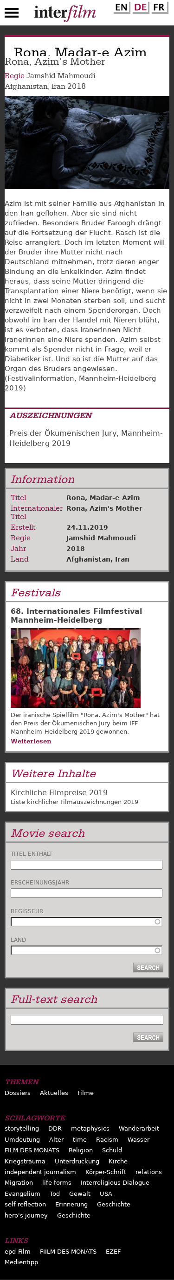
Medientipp (21, 1262)
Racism (107, 1139)
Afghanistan (26, 86)
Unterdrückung (77, 1161)
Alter (56, 1139)
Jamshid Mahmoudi (60, 76)
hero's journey (26, 1215)
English (120, 6)
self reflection (25, 1204)
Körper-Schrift (105, 1172)
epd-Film (18, 1251)
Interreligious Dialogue (115, 1182)
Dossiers (18, 1092)
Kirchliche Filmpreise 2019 (59, 792)
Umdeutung (22, 1139)
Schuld (112, 1150)
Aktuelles (54, 1092)
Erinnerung (71, 1204)
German (139, 6)
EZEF (113, 1251)
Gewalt (79, 1193)
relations (148, 1172)
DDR (55, 1128)
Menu (12, 15)
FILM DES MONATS (32, 1150)
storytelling (22, 1128)
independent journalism (40, 1172)
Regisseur (27, 911)
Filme (85, 1092)
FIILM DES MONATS (68, 1251)
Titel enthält (31, 854)
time (80, 1139)
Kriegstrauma (25, 1161)
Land (18, 940)
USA (106, 1193)
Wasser (138, 1139)
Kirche (118, 1161)
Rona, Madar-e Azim (103, 497)
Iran (58, 86)
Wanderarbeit (139, 1128)
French (158, 6)
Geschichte (113, 1204)
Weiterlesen (31, 741)
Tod (55, 1193)
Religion (81, 1150)
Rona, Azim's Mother (104, 508)
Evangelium (22, 1193)
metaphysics (90, 1128)
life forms (56, 1182)
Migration (19, 1182)
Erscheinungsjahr (40, 882)
